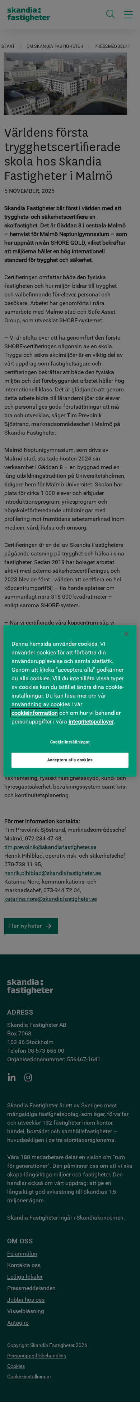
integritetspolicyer (91, 721)
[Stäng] (126, 634)
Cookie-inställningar (70, 741)
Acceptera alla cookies (70, 760)
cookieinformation (34, 712)
